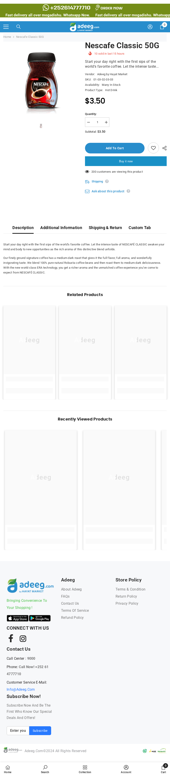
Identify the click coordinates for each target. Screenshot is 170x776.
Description (23, 227)
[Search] (18, 26)
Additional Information (61, 227)
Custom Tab (140, 227)
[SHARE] (163, 148)
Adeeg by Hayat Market (112, 74)
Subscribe (40, 730)
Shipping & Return (105, 227)
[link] (29, 379)
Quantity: (91, 114)
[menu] (6, 26)
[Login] (150, 27)
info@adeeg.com (21, 689)
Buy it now (126, 161)
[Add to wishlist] (153, 147)
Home (7, 36)
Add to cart (115, 148)
